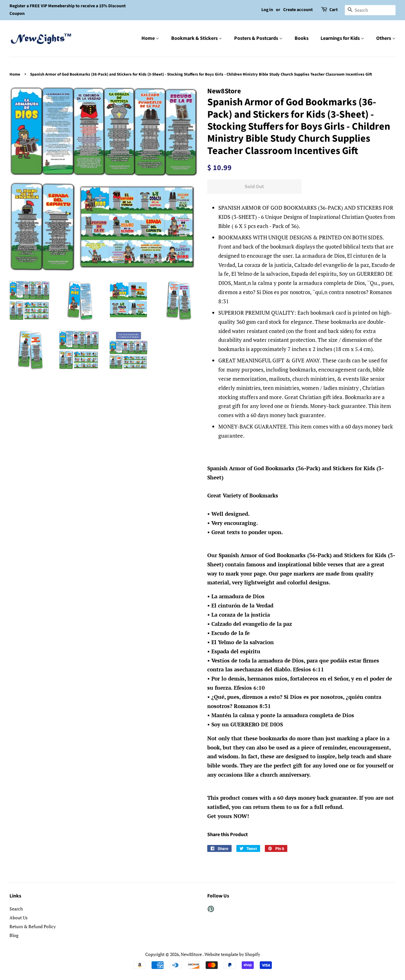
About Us (18, 918)
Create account (298, 10)
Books (301, 38)
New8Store (191, 954)
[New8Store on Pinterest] (210, 910)
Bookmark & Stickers (195, 38)
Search (16, 909)
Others (384, 38)
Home (148, 38)
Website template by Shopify (232, 954)
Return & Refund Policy (32, 926)
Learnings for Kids (341, 38)
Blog (13, 935)
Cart (333, 10)
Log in (267, 10)
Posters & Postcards (256, 38)
